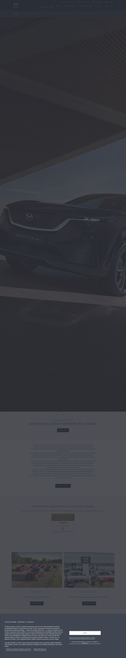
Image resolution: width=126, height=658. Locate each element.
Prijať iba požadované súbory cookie (82, 637)
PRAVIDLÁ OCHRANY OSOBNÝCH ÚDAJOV (18, 649)
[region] (63, 636)
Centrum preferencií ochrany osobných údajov (85, 642)
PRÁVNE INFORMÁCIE (40, 649)
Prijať (85, 633)
